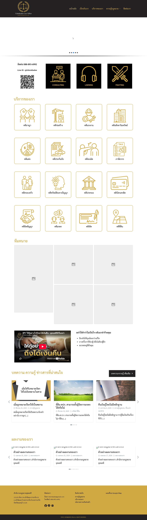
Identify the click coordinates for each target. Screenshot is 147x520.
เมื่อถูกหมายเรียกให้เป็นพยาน (28, 404)
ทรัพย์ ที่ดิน (76, 411)
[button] (3, 36)
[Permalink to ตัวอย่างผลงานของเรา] (25, 447)
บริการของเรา (97, 8)
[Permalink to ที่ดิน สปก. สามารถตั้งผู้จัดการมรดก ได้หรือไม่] (73, 390)
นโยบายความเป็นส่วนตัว (82, 502)
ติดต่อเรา (127, 8)
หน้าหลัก (73, 8)
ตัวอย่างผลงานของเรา (24, 451)
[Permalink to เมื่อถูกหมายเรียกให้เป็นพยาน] (31, 390)
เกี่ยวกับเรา (84, 8)
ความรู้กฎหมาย (112, 8)
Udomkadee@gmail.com (56, 497)
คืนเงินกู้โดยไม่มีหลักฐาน (110, 404)
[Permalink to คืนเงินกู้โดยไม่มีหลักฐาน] (115, 390)
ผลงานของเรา (35, 455)
